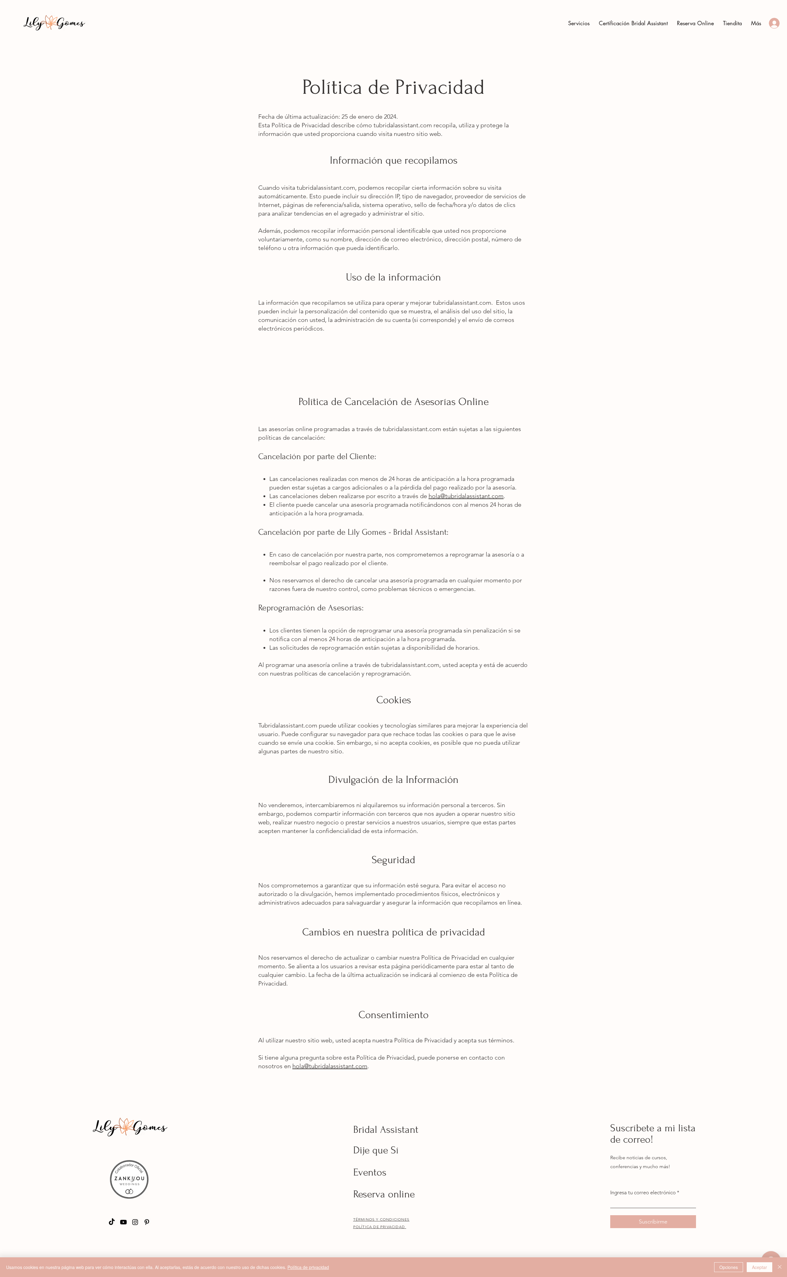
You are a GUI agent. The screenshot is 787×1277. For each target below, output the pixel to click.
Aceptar (759, 1267)
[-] (773, 23)
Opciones (728, 1267)
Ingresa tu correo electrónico (643, 1192)
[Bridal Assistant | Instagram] (135, 1222)
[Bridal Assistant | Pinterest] (147, 1222)
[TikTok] (112, 1222)
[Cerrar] (779, 1267)
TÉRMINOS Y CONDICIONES (381, 1219)
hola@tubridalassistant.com (466, 496)
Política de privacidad (308, 1267)
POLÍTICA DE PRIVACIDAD (379, 1226)
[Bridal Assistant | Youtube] (123, 1222)
